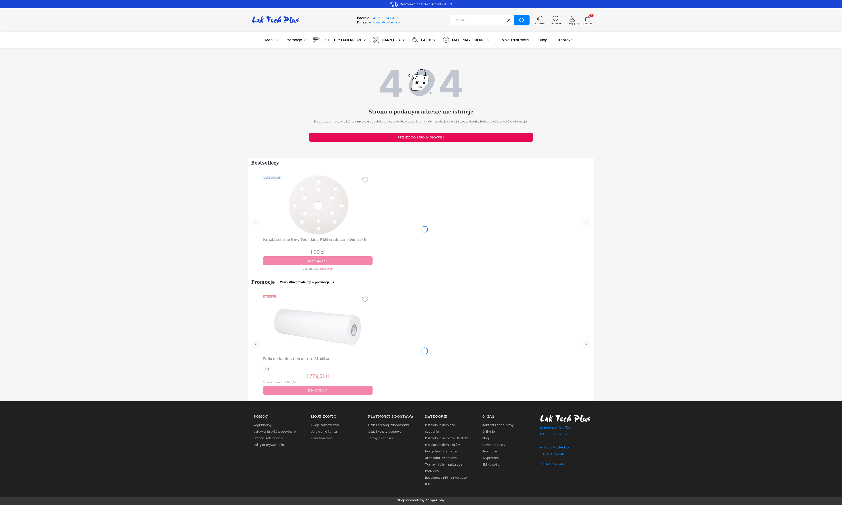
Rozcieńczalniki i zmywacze (446, 477)
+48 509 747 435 (552, 464)
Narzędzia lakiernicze (441, 451)
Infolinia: (378, 18)
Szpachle (432, 431)
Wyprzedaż (490, 458)
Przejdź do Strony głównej (421, 137)
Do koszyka (317, 261)
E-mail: (378, 22)
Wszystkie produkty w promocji (304, 282)
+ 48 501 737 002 (552, 454)
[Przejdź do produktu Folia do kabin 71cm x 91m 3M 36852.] (318, 324)
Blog (485, 438)
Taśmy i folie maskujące (443, 464)
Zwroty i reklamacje (268, 438)
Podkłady (432, 471)
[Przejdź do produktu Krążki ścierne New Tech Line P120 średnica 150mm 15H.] (318, 205)
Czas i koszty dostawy (384, 431)
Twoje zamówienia (325, 425)
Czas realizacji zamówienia (388, 425)
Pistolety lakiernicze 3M (442, 445)
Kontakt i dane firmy (498, 425)
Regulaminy (262, 425)
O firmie (488, 431)
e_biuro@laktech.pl (554, 447)
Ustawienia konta (324, 431)
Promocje (489, 451)
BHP (428, 484)
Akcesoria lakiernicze (441, 458)
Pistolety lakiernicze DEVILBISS (447, 438)
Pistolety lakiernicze (440, 425)
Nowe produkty (493, 445)
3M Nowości (491, 464)
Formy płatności (380, 438)
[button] (522, 20)
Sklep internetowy (419, 500)
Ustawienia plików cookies (273, 431)
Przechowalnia (322, 438)
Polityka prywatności (269, 445)
